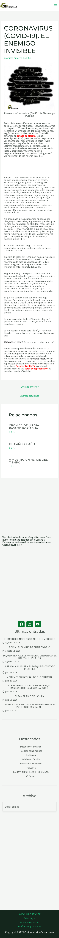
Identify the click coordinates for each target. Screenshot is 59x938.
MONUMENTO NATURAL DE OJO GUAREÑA (29, 677)
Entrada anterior (29, 386)
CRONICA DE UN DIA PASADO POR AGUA (24, 427)
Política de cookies (30, 922)
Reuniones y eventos (31, 763)
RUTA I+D (31, 767)
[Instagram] (29, 624)
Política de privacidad (29, 926)
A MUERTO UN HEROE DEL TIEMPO (28, 461)
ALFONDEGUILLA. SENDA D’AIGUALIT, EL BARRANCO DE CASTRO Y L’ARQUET (29, 686)
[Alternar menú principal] (55, 5)
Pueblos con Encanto (31, 751)
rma (33, 135)
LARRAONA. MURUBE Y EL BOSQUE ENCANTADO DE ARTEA (29, 667)
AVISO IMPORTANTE (30, 914)
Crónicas (8, 57)
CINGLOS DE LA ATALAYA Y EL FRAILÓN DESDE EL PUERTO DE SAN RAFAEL (30, 705)
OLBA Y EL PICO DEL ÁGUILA (30, 696)
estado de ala (24, 135)
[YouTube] (38, 624)
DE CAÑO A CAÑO (22, 444)
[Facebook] (21, 624)
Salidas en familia (30, 759)
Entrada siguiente (29, 395)
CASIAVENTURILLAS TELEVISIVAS (31, 772)
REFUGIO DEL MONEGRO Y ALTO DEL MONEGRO (29, 639)
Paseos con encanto (31, 746)
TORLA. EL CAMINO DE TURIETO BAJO (29, 647)
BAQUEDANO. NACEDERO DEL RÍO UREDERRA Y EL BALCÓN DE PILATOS (29, 656)
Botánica (31, 755)
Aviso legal (29, 918)
